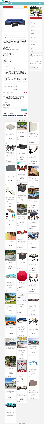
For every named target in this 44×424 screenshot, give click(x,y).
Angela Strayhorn (10, 290)
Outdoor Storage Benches (34, 27)
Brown (31, 56)
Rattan (6, 86)
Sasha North (20, 268)
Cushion (39, 57)
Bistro (37, 55)
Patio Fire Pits (32, 40)
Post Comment (24, 110)
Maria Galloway (21, 357)
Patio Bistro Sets (33, 34)
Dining (35, 58)
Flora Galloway (32, 142)
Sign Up (40, 3)
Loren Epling (9, 206)
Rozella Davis (9, 268)
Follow (26, 92)
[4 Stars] (22, 177)
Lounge (34, 61)
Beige (36, 55)
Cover (37, 57)
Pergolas (32, 51)
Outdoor (38, 61)
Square (31, 66)
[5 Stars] (11, 137)
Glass (41, 60)
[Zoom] (10, 7)
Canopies (32, 22)
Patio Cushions (33, 37)
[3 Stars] (10, 137)
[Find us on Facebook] (33, 1)
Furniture (21, 85)
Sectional (9, 86)
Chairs (39, 56)
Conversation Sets (10, 113)
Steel (32, 66)
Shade (38, 64)
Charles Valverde (32, 163)
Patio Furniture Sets (33, 41)
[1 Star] (9, 137)
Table (35, 66)
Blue (41, 55)
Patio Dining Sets (33, 38)
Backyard (8, 85)
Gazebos (31, 417)
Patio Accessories (33, 29)
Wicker (16, 86)
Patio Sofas (32, 47)
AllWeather (4, 85)
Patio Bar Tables (33, 33)
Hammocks (32, 26)
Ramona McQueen (32, 185)
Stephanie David (21, 247)
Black (11, 85)
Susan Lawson (32, 207)
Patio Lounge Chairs (33, 44)
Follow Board (25, 113)
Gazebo (39, 60)
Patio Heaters (9, 248)
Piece (36, 63)
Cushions (31, 58)
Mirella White (20, 312)
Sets (11, 86)
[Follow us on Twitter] (34, 1)
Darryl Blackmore (10, 354)
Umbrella (37, 66)
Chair (37, 56)
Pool (37, 63)
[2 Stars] (21, 177)
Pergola (34, 63)
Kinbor (24, 85)
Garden (36, 60)
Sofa (13, 86)
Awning (31, 55)
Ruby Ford (31, 228)
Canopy (33, 56)
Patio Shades (32, 45)
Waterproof (31, 67)
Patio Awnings (32, 30)
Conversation (14, 85)
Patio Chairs (32, 36)
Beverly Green (20, 180)
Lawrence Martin (10, 160)
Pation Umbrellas (10, 227)
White (34, 67)
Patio (4, 86)
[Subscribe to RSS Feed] (36, 1)
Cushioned (18, 85)
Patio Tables (32, 48)
